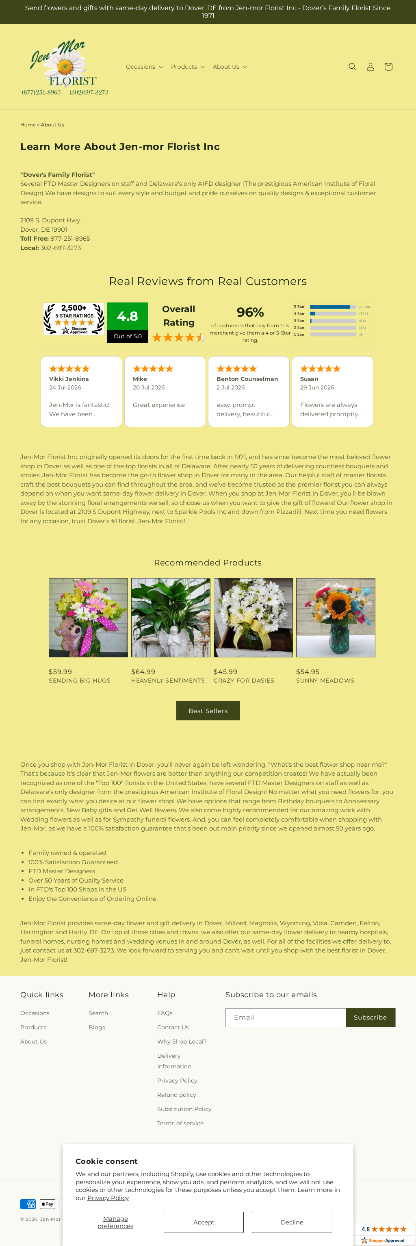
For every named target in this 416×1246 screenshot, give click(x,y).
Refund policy (176, 1094)
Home (28, 125)
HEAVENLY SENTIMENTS (168, 680)
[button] (143, 66)
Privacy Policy (108, 1198)
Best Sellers (208, 711)
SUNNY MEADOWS (325, 680)
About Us (33, 1041)
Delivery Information (174, 1061)
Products (33, 1027)
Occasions (35, 1013)
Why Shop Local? (182, 1041)
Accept (203, 1222)
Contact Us (173, 1027)
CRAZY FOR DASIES (244, 680)
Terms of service (180, 1123)
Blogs (97, 1027)
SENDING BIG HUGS (80, 680)
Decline (292, 1222)
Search (98, 1013)
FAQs (165, 1013)
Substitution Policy (184, 1109)
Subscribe (370, 1017)
